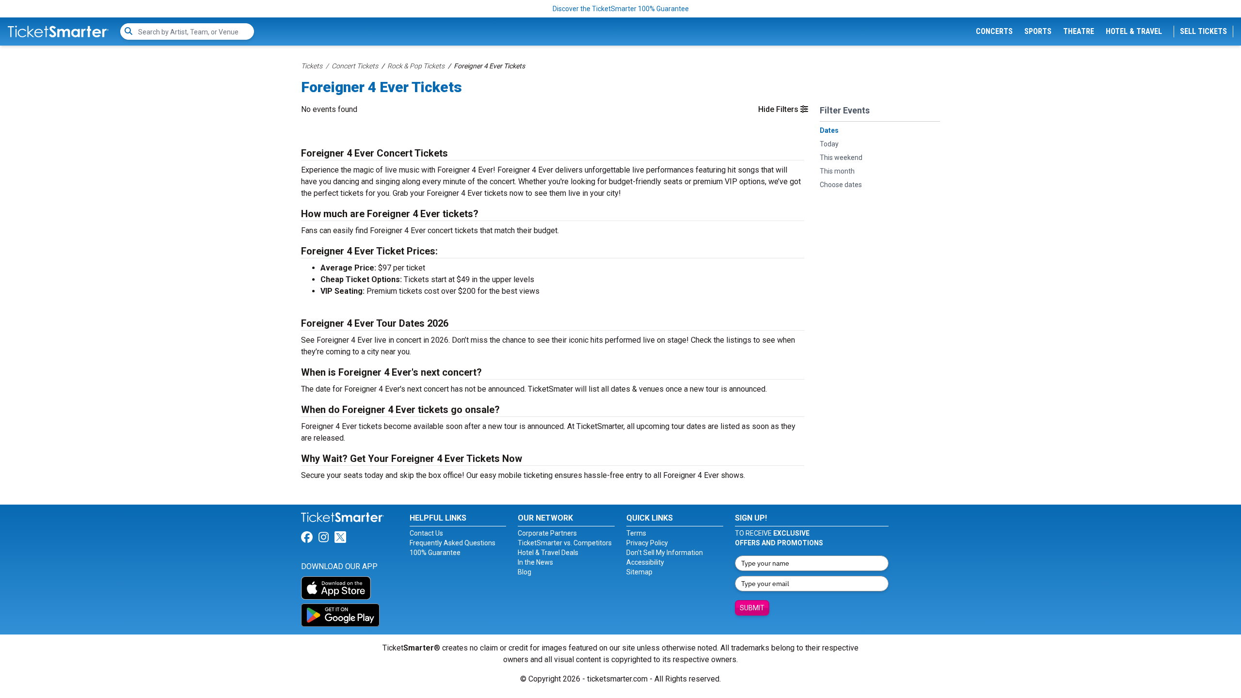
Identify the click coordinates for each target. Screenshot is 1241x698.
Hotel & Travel (1134, 31)
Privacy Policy (647, 543)
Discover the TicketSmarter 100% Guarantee (621, 9)
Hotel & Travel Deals (548, 552)
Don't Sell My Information (664, 552)
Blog (524, 572)
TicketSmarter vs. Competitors (565, 543)
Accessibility (645, 562)
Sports (1037, 31)
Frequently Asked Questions (452, 543)
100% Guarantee (435, 552)
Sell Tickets (1203, 31)
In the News (535, 562)
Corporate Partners (547, 533)
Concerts (994, 31)
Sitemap (639, 572)
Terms (636, 533)
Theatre (1078, 31)
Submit (752, 608)
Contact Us (426, 533)
